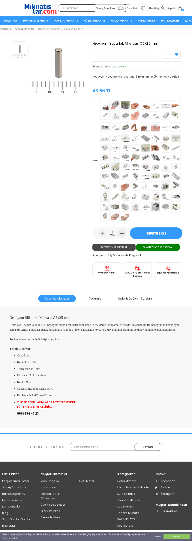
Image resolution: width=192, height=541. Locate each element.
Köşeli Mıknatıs (94, 20)
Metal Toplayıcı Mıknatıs (133, 487)
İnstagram (167, 494)
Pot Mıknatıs (170, 20)
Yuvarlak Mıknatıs (36, 20)
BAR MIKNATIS (126, 519)
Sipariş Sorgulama (14, 487)
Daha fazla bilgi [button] (11, 538)
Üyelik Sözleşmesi (53, 505)
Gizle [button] (157, 536)
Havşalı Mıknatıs (66, 20)
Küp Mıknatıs (147, 20)
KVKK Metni (86, 481)
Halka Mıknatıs (121, 20)
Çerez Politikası (51, 517)
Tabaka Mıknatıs (128, 513)
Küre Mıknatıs (126, 494)
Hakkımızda (48, 487)
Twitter (165, 487)
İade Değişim (50, 481)
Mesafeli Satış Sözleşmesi (50, 496)
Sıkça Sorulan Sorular (16, 519)
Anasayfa (10, 20)
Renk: (95, 160)
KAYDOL (148, 447)
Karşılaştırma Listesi (15, 481)
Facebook (167, 481)
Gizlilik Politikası (51, 511)
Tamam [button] (176, 536)
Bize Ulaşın (9, 526)
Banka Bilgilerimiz (13, 494)
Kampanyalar (11, 506)
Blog (5, 513)
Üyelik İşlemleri (12, 500)
